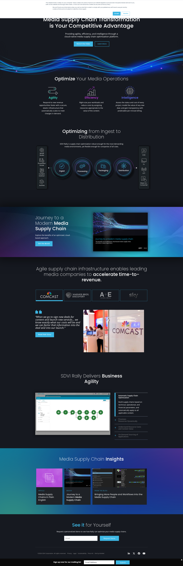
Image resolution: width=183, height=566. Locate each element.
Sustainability (82, 553)
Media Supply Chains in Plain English (46, 497)
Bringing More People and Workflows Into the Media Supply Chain (118, 495)
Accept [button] (116, 13)
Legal (74, 553)
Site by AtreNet (99, 553)
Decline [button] (125, 13)
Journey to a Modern (74, 497)
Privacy (69, 553)
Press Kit (90, 553)
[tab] (49, 295)
